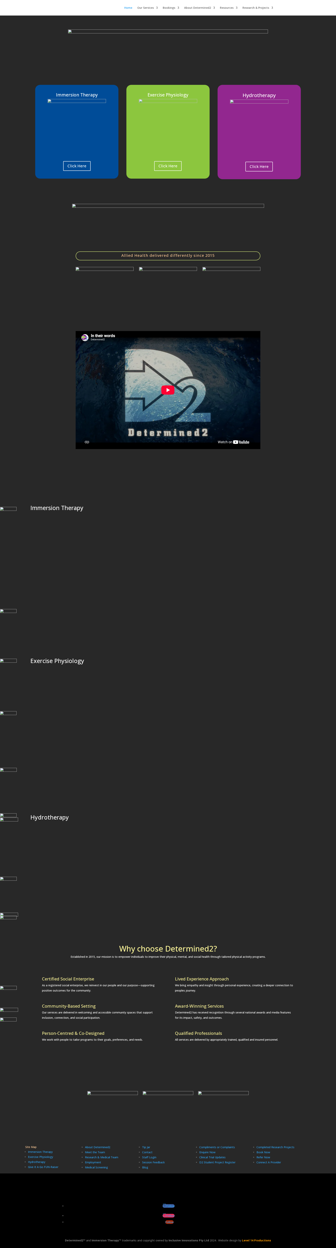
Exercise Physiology (40, 1157)
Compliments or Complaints (217, 1147)
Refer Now (263, 1157)
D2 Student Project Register (217, 1162)
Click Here (76, 166)
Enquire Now (207, 1152)
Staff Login (149, 1157)
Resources (227, 8)
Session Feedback (153, 1162)
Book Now (263, 1152)
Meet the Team (95, 1152)
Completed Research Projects (275, 1147)
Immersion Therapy (40, 1152)
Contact (147, 1152)
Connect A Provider (268, 1162)
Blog (145, 1167)
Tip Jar (146, 1147)
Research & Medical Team (101, 1157)
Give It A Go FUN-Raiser (43, 1167)
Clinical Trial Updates (212, 1157)
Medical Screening (96, 1167)
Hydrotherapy (36, 1162)
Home (128, 8)
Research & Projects (255, 8)
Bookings (169, 8)
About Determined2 (197, 8)
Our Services (145, 8)
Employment (93, 1162)
